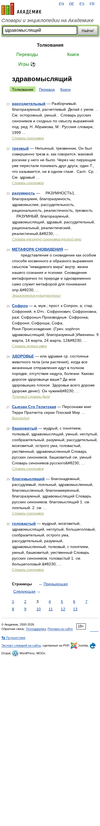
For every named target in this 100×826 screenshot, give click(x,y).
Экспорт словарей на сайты (21, 645)
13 (75, 609)
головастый (24, 523)
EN (61, 4)
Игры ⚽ (27, 64)
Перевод (47, 89)
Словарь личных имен (29, 346)
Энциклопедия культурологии (36, 296)
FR (92, 4)
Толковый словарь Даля (31, 397)
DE (71, 4)
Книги (73, 54)
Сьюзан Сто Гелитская (34, 406)
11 (51, 609)
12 (63, 609)
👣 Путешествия (13, 637)
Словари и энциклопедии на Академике (47, 20)
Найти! (88, 30)
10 (38, 609)
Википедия (20, 418)
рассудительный (29, 103)
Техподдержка (36, 629)
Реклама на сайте (60, 629)
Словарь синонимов (28, 138)
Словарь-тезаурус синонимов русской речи (46, 239)
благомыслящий (28, 478)
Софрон (20, 305)
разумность (23, 193)
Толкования (50, 45)
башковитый (24, 428)
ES (81, 4)
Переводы (27, 54)
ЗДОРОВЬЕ (23, 356)
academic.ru (21, 9)
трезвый (20, 148)
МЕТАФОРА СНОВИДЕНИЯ (37, 249)
